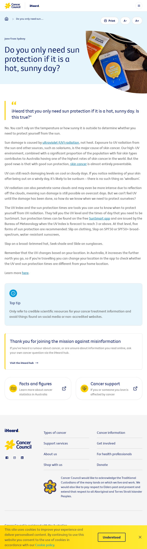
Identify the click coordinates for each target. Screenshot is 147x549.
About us (50, 454)
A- (125, 21)
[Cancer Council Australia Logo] (12, 6)
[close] (140, 537)
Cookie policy (44, 545)
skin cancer (78, 164)
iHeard (35, 6)
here (25, 273)
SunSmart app (99, 218)
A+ (137, 21)
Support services (56, 443)
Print (112, 21)
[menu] (139, 5)
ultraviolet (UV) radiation (60, 142)
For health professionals (114, 454)
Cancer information (111, 432)
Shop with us (53, 464)
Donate (102, 464)
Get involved (106, 443)
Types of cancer (55, 432)
